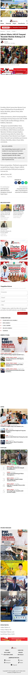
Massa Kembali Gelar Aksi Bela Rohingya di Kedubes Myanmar (18, 213)
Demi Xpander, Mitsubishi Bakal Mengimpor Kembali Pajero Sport (6, 190)
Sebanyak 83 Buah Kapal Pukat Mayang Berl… (15, 474)
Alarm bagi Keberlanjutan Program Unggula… (16, 431)
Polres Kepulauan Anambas (10, 320)
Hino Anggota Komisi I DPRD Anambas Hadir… (15, 480)
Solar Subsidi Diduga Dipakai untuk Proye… (13, 354)
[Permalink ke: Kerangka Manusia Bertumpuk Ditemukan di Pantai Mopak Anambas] (14, 457)
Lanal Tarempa (7, 325)
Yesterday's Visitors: (6, 632)
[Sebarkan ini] (15, 182)
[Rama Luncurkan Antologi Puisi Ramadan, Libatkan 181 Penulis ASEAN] (6, 224)
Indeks (7, 650)
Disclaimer (7, 652)
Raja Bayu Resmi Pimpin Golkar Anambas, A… (14, 365)
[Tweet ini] (19, 182)
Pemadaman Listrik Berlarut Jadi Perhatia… (15, 371)
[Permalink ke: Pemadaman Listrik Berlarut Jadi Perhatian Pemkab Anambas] (14, 583)
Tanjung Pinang (6, 425)
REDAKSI (21, 652)
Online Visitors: (5, 627)
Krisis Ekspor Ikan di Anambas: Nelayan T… (14, 442)
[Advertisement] (14, 90)
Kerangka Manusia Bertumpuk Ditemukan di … (15, 468)
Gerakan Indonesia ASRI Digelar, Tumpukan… (15, 359)
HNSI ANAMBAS (6, 323)
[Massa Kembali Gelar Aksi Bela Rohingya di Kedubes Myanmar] (19, 207)
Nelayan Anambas (7, 328)
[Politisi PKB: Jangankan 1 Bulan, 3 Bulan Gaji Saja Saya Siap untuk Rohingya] (6, 207)
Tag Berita (9, 176)
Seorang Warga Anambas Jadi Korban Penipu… (15, 491)
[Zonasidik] (14, 21)
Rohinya (3, 176)
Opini (2, 425)
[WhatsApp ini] (25, 182)
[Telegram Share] (22, 182)
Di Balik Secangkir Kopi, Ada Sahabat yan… (12, 426)
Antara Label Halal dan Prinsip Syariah (16, 437)
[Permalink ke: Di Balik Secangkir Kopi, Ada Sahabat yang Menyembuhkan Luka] (14, 416)
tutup (2, 654)
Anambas (2, 353)
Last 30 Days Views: (6, 634)
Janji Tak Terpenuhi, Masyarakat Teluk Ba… (16, 486)
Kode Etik (20, 650)
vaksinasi (5, 330)
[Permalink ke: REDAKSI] (3, 42)
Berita (6, 353)
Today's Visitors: (5, 629)
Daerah (10, 353)
